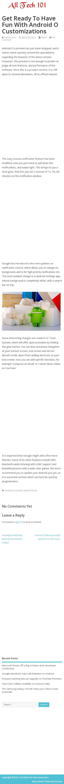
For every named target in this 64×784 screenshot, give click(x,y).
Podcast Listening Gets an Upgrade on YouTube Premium (32, 678)
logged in (18, 522)
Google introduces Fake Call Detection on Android (28, 673)
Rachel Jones (10, 37)
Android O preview (14, 490)
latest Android (30, 490)
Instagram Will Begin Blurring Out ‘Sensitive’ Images (12, 539)
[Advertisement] (32, 116)
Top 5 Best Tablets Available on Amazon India (26, 683)
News (43, 37)
